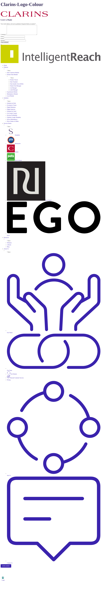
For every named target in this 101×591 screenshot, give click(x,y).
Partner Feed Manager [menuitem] (15, 86)
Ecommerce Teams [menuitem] (11, 105)
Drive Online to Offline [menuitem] (13, 121)
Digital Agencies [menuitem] (11, 109)
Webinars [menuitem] (9, 242)
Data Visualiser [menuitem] (14, 82)
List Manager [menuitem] (13, 88)
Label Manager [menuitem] (14, 90)
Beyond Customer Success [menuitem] (17, 378)
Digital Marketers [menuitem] (11, 107)
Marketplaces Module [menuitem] (12, 94)
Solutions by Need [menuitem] (11, 111)
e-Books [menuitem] (9, 244)
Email (2, 38)
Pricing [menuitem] (8, 380)
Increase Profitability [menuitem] (12, 115)
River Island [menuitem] (48, 200)
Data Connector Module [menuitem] (13, 72)
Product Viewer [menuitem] (14, 79)
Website (3, 40)
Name (2, 36)
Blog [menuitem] (8, 246)
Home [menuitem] (5, 65)
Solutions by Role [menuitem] (11, 103)
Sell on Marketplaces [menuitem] (12, 119)
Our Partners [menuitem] (14, 374)
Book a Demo (6, 565)
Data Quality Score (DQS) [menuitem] (16, 84)
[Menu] (1, 44)
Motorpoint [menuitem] (17, 143)
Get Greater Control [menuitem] (12, 113)
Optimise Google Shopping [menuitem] (14, 117)
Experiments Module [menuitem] (12, 92)
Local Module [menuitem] (10, 96)
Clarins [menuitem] (16, 152)
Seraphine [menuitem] (17, 135)
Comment (3, 34)
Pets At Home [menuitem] (18, 160)
